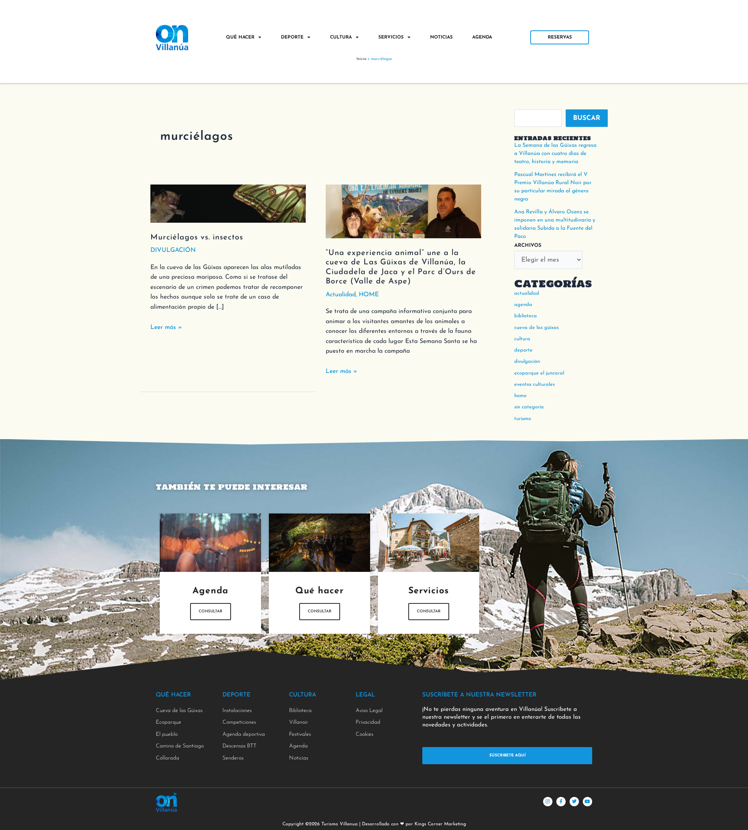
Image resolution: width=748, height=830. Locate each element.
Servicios (391, 37)
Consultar (210, 611)
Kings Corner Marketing (440, 824)
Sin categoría (529, 407)
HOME (369, 295)
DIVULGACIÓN (173, 250)
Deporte (292, 37)
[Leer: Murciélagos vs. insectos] (228, 203)
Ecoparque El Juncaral (539, 373)
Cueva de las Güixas (536, 327)
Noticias (441, 37)
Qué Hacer (240, 37)
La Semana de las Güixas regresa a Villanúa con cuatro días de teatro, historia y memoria (555, 153)
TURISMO (522, 418)
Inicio (361, 59)
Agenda (482, 37)
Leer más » (166, 327)
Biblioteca (525, 315)
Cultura (341, 37)
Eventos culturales (534, 384)
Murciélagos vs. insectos (196, 237)
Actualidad (341, 295)
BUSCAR (586, 118)
